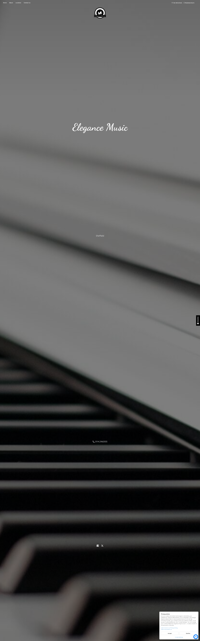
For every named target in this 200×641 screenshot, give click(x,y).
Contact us (27, 3)
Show (198, 320)
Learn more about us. (166, 629)
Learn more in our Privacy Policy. (169, 628)
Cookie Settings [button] (179, 637)
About (11, 3)
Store (5, 3)
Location (18, 3)
